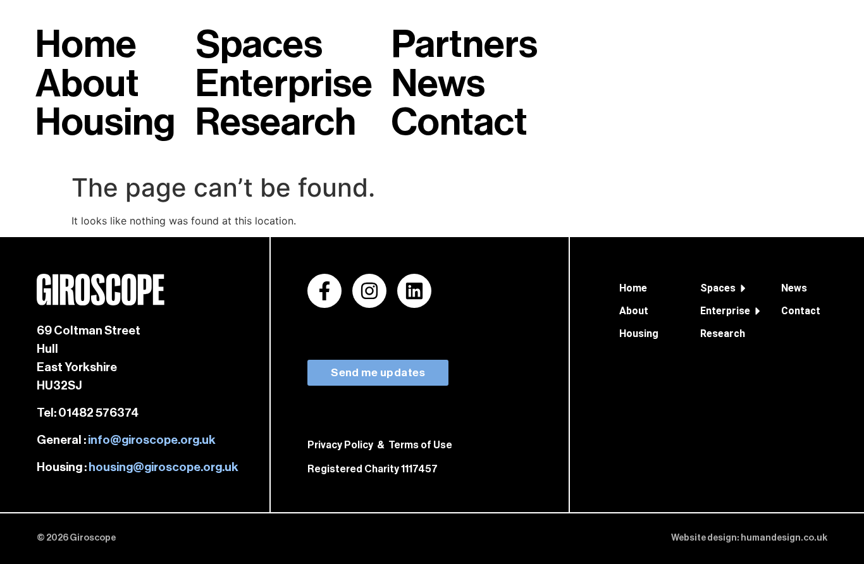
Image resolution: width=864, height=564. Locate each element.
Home (633, 288)
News (794, 288)
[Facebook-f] (324, 291)
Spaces (718, 288)
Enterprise (723, 311)
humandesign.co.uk (784, 538)
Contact (800, 311)
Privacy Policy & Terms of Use (379, 445)
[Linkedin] (414, 291)
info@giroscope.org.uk (152, 440)
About (633, 311)
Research (722, 334)
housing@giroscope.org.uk (163, 467)
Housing (638, 334)
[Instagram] (369, 291)
